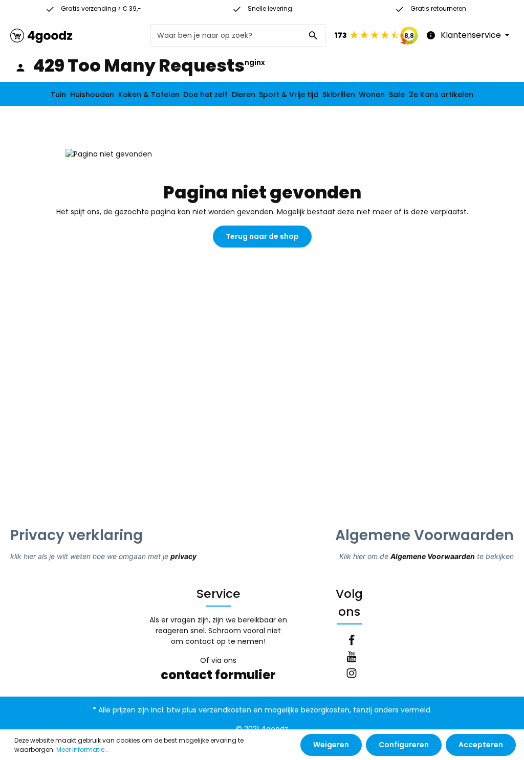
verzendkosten (225, 710)
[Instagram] (351, 674)
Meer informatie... (82, 749)
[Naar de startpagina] (41, 35)
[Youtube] (351, 658)
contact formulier (218, 674)
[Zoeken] (313, 35)
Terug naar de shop (262, 236)
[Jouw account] (20, 67)
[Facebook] (351, 642)
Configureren (404, 745)
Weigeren (331, 745)
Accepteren (480, 745)
